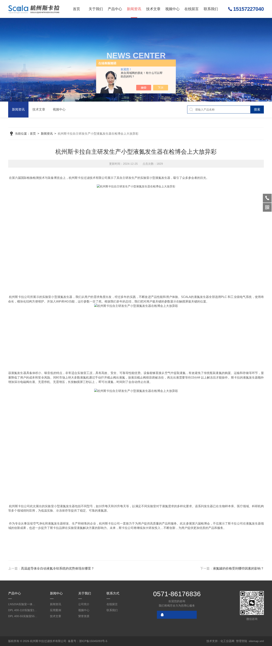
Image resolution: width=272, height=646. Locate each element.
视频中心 (172, 9)
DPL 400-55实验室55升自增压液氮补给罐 (22, 616)
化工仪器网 (227, 641)
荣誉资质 (83, 616)
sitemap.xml (256, 641)
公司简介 (83, 604)
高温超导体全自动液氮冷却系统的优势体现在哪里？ (57, 568)
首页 (76, 9)
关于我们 (96, 9)
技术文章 (153, 9)
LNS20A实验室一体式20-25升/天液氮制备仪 (22, 604)
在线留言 (191, 9)
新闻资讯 (134, 9)
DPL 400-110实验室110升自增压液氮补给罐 (22, 610)
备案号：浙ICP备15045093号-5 (87, 641)
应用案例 (55, 610)
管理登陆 (241, 641)
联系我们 (211, 9)
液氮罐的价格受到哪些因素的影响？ (238, 568)
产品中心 (115, 9)
